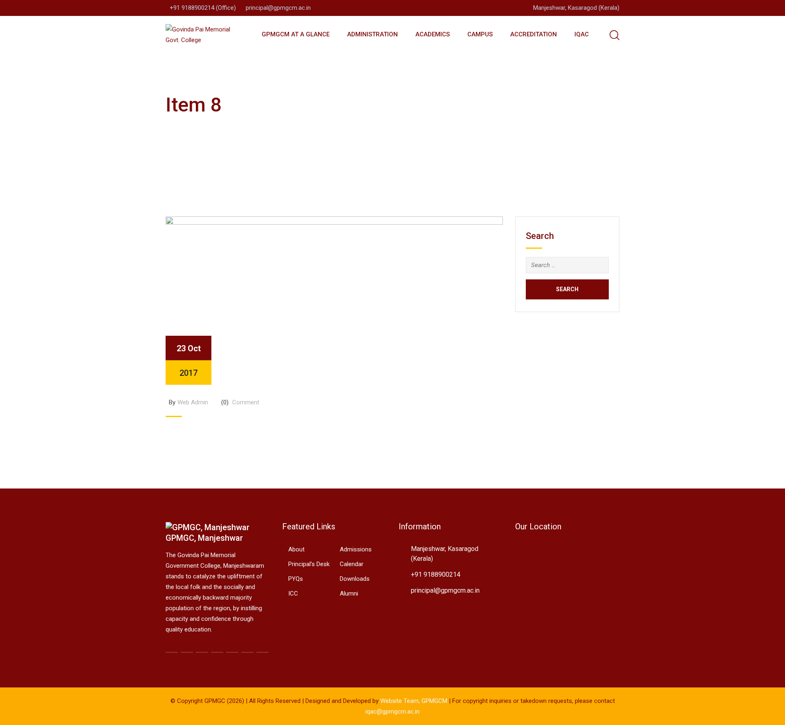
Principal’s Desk (309, 564)
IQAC (581, 34)
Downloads (355, 578)
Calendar (351, 564)
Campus (480, 34)
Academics (432, 34)
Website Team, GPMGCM (413, 701)
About (296, 549)
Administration (372, 34)
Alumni (349, 593)
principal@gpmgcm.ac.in (278, 7)
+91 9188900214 (435, 574)
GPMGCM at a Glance (296, 34)
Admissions (356, 549)
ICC (293, 593)
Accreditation (533, 34)
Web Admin (192, 402)
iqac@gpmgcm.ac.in (392, 711)
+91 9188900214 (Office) (203, 7)
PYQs (295, 578)
